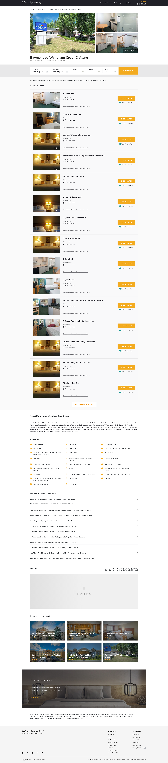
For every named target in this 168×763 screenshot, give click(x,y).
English (128, 3)
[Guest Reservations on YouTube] (41, 752)
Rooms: (75, 69)
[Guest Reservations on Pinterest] (37, 752)
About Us (111, 735)
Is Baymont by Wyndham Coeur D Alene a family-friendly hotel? (54, 548)
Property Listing (113, 750)
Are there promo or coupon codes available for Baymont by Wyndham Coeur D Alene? (62, 558)
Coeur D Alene (53, 9)
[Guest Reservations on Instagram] (32, 752)
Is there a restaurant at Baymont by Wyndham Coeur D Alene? (53, 526)
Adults (91, 69)
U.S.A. (45, 9)
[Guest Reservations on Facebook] (23, 752)
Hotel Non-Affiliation (114, 753)
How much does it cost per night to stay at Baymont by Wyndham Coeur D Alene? (60, 510)
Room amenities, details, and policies (75, 106)
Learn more (102, 80)
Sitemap (110, 748)
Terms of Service (113, 742)
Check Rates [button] (126, 98)
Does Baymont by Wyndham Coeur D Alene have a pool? (51, 521)
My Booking (117, 3)
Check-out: (56, 69)
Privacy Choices (137, 748)
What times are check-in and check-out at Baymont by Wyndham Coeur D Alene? (61, 516)
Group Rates (136, 740)
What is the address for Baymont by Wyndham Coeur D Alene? (53, 499)
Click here (66, 718)
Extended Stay (137, 745)
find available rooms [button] (84, 405)
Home (32, 9)
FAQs (109, 737)
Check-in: (35, 69)
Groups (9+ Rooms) (106, 3)
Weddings (136, 742)
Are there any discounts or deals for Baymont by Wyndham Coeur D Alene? (58, 553)
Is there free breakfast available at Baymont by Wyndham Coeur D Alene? (57, 537)
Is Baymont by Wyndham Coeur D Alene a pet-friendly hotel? (53, 532)
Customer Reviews (113, 740)
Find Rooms (128, 71)
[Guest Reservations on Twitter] (27, 752)
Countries (38, 9)
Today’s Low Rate (127, 103)
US (137, 570)
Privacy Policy (112, 745)
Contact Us (136, 735)
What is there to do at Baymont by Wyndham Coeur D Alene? (53, 542)
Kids (106, 69)
